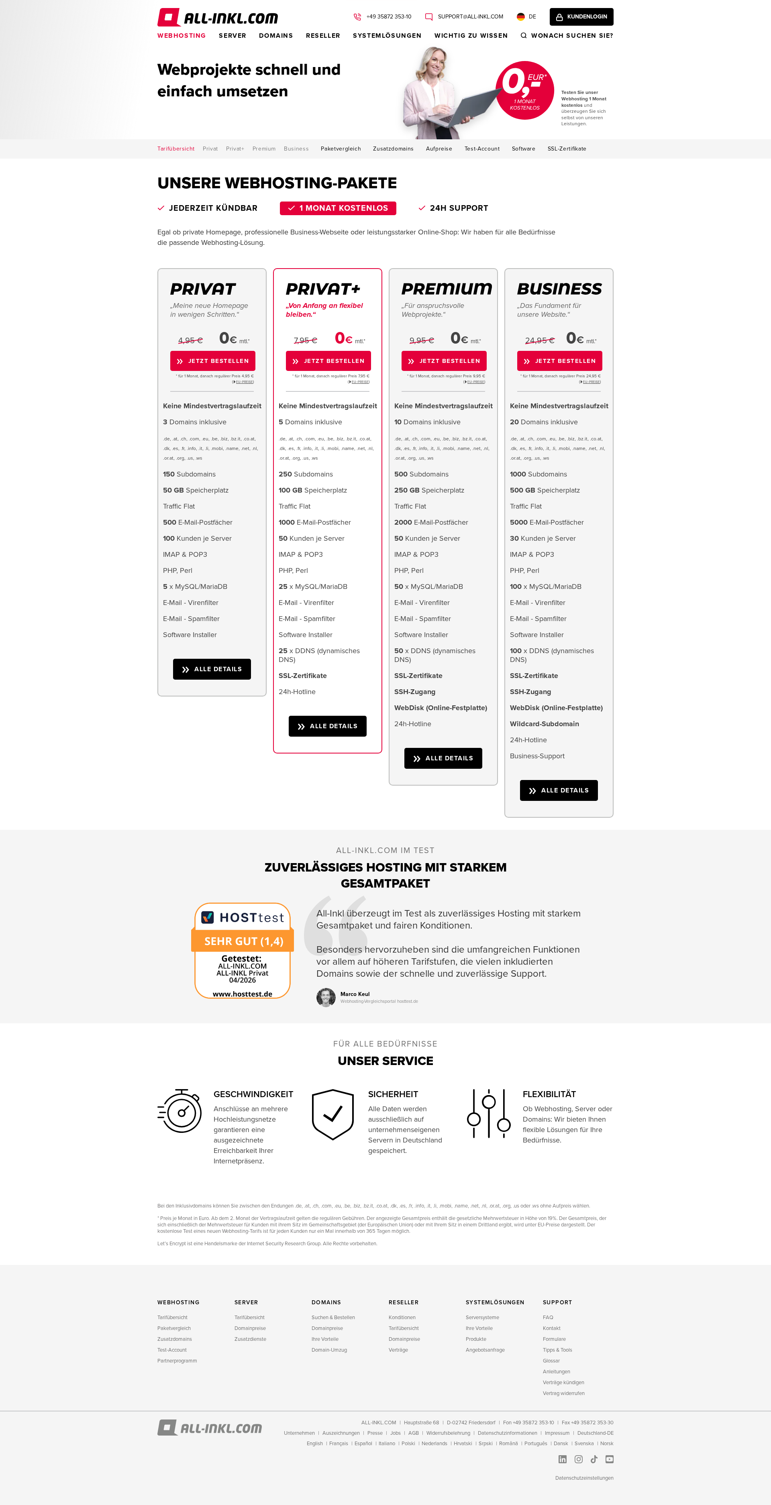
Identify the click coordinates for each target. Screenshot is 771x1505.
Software (524, 149)
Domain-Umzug (329, 1350)
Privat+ (235, 148)
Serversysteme (482, 1317)
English (315, 1443)
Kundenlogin (587, 16)
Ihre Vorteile (325, 1339)
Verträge (398, 1350)
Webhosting (181, 36)
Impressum (557, 1433)
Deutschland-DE (595, 1433)
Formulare (554, 1339)
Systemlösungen (387, 36)
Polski (408, 1443)
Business (296, 148)
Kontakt (552, 1328)
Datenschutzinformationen (507, 1433)
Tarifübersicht (176, 149)
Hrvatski (463, 1443)
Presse (375, 1433)
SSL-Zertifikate (567, 149)
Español (363, 1443)
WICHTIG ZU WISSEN (471, 36)
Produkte (476, 1339)
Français (338, 1443)
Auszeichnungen (341, 1433)
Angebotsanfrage (485, 1350)
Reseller (323, 36)
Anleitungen (556, 1372)
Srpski (486, 1443)
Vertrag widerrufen (564, 1393)
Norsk (607, 1443)
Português (535, 1443)
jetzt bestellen (218, 361)
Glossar (551, 1361)
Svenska (584, 1443)
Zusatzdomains (393, 149)
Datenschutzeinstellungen (584, 1478)
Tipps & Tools (557, 1350)
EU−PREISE (244, 382)
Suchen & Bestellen (333, 1317)
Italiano (387, 1443)
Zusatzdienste (250, 1339)
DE (532, 16)
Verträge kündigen (563, 1382)
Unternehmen (299, 1433)
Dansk (561, 1443)
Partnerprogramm (177, 1361)
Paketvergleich (341, 149)
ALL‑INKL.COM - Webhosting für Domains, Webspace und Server (217, 17)
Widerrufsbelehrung (448, 1433)
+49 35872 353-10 (388, 16)
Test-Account (482, 149)
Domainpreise (250, 1328)
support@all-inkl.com (469, 16)
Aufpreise (439, 149)
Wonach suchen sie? (572, 36)
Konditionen (402, 1317)
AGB (413, 1433)
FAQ (548, 1317)
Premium (264, 148)
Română (508, 1443)
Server (233, 36)
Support (558, 1302)
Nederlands (434, 1443)
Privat (210, 148)
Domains (276, 36)
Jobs (395, 1433)
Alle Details (218, 669)
